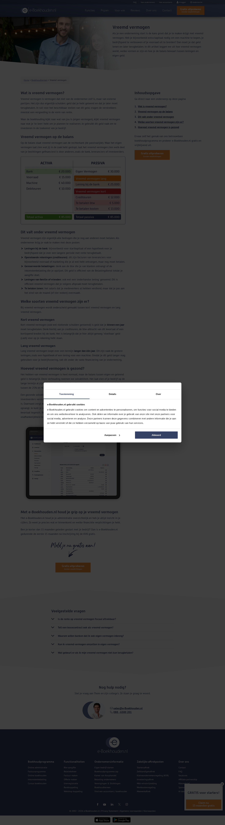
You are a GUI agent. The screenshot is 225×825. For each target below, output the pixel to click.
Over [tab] (158, 394)
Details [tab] (112, 394)
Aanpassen (110, 435)
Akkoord (156, 435)
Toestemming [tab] (66, 394)
